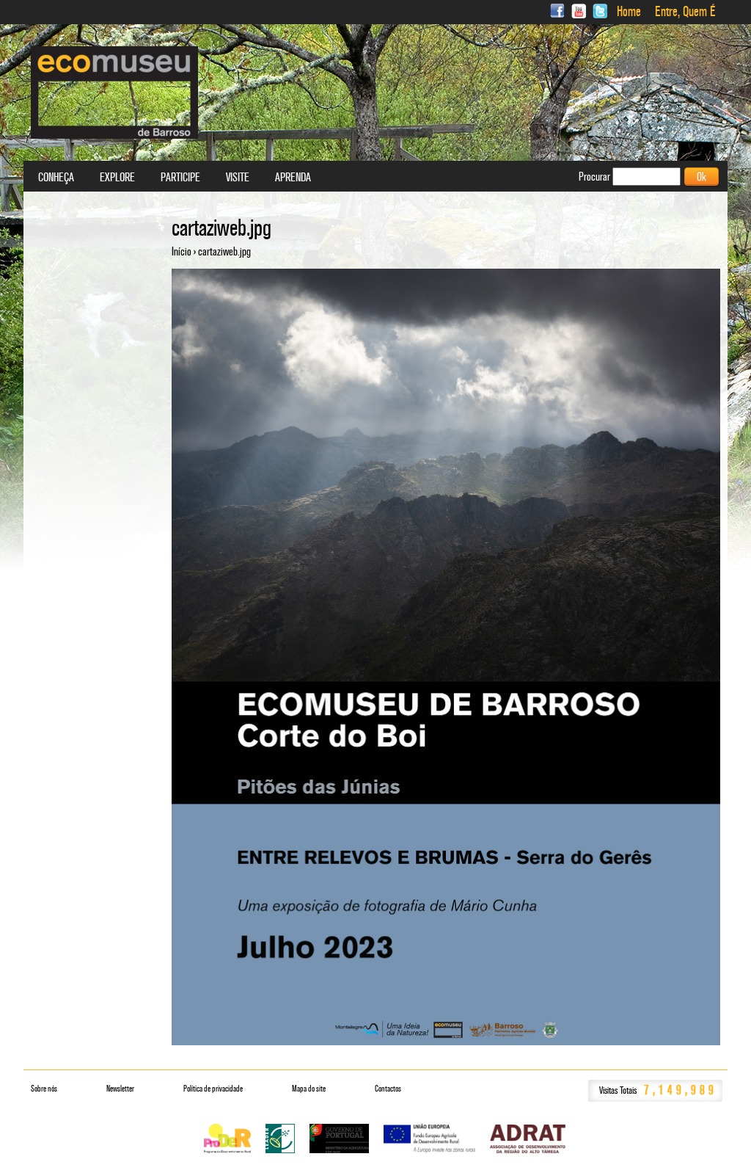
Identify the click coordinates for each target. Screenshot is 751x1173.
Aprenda (293, 177)
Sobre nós (44, 1088)
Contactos (388, 1088)
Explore (117, 177)
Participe (180, 177)
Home (629, 12)
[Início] (114, 92)
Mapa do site (309, 1088)
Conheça (56, 177)
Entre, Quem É (685, 12)
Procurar (595, 177)
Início (181, 251)
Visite (237, 177)
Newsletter (120, 1088)
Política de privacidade (213, 1088)
